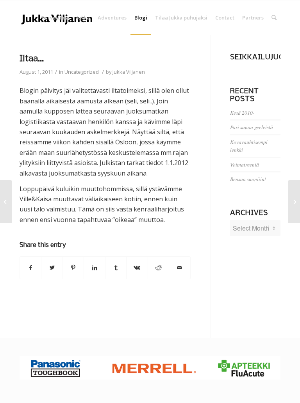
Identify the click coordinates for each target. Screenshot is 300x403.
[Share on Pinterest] (73, 268)
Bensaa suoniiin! (248, 179)
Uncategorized (81, 71)
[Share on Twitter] (51, 268)
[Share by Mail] (179, 268)
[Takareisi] (6, 201)
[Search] (274, 17)
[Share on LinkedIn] (94, 268)
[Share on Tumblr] (115, 268)
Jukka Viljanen (128, 71)
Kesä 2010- (242, 112)
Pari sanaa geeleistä (251, 127)
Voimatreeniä (244, 164)
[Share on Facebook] (30, 268)
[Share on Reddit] (158, 268)
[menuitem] (55, 17)
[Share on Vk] (137, 268)
